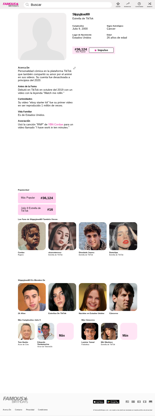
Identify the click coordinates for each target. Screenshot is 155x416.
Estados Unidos (81, 37)
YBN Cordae (55, 124)
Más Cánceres (88, 320)
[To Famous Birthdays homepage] (11, 5)
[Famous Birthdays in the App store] (98, 402)
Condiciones (43, 410)
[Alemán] (150, 402)
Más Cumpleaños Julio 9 (29, 320)
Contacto (18, 410)
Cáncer (111, 28)
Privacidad (30, 410)
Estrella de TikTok (82, 18)
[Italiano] (144, 402)
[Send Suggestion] (74, 68)
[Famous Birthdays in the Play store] (113, 402)
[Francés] (139, 402)
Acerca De (7, 410)
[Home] (39, 399)
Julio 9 (76, 28)
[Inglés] (127, 402)
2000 (85, 28)
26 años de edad (117, 37)
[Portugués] (133, 402)
